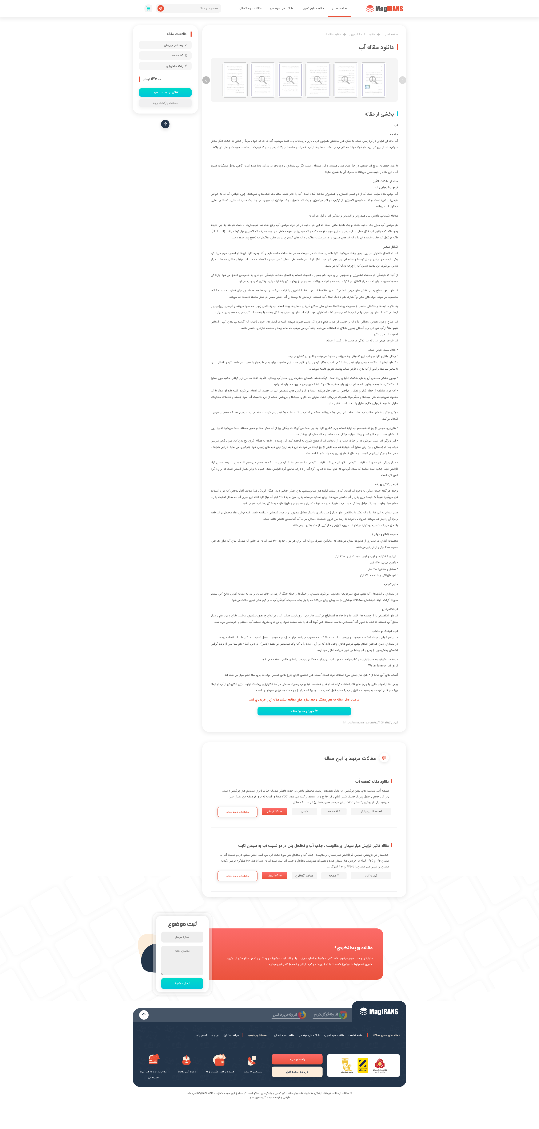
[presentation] (402, 80)
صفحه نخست (355, 1035)
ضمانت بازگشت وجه (165, 103)
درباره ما (215, 1035)
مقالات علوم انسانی (250, 8)
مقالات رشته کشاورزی (362, 34)
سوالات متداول (231, 1035)
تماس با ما (201, 1035)
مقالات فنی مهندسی (281, 8)
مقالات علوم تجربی (313, 8)
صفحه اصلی (339, 8)
